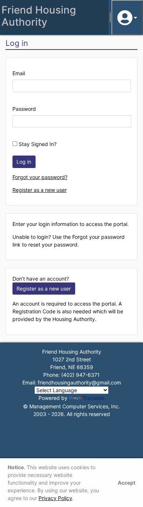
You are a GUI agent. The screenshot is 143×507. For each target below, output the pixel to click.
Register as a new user (39, 190)
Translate (93, 398)
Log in (23, 161)
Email (18, 73)
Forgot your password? (39, 177)
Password (24, 109)
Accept (126, 482)
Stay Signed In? (36, 144)
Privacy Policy (55, 498)
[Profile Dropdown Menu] (127, 17)
